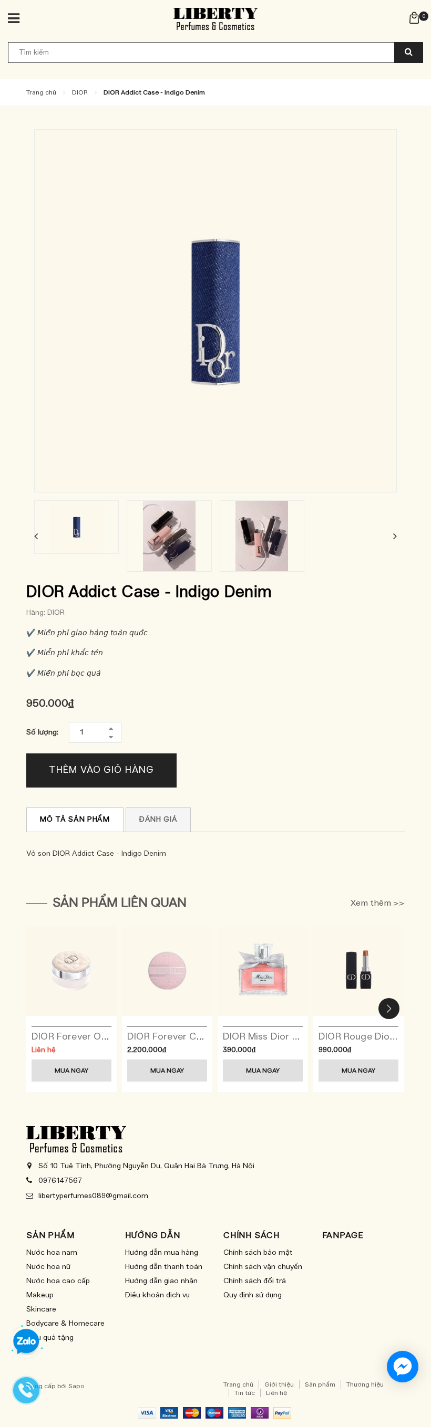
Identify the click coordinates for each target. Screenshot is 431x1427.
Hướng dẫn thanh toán (163, 1267)
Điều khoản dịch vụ (157, 1295)
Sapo (76, 1386)
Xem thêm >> (378, 903)
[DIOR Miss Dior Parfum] (263, 971)
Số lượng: (42, 732)
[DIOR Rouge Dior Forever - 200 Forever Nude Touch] (358, 971)
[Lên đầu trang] (407, 1395)
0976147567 (60, 1180)
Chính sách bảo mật (258, 1252)
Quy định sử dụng (252, 1295)
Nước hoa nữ (48, 1267)
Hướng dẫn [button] (152, 1235)
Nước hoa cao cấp (58, 1281)
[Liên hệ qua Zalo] (26, 1342)
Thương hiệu (365, 1384)
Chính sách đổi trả (254, 1281)
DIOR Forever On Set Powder (97, 1037)
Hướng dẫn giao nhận (161, 1281)
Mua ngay (71, 1070)
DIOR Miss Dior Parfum (274, 1037)
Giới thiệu (279, 1384)
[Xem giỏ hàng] (414, 17)
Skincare (41, 1309)
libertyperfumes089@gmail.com (93, 1196)
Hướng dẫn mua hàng (161, 1252)
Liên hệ (276, 1393)
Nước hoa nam (51, 1252)
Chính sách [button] (251, 1235)
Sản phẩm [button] (50, 1235)
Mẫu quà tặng (50, 1337)
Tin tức (244, 1393)
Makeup (40, 1295)
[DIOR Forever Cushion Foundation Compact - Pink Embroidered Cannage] (167, 971)
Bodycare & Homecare (65, 1323)
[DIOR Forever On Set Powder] (71, 971)
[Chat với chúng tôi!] (402, 1366)
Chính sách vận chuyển (262, 1267)
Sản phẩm (320, 1384)
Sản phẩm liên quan (120, 903)
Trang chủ (238, 1384)
